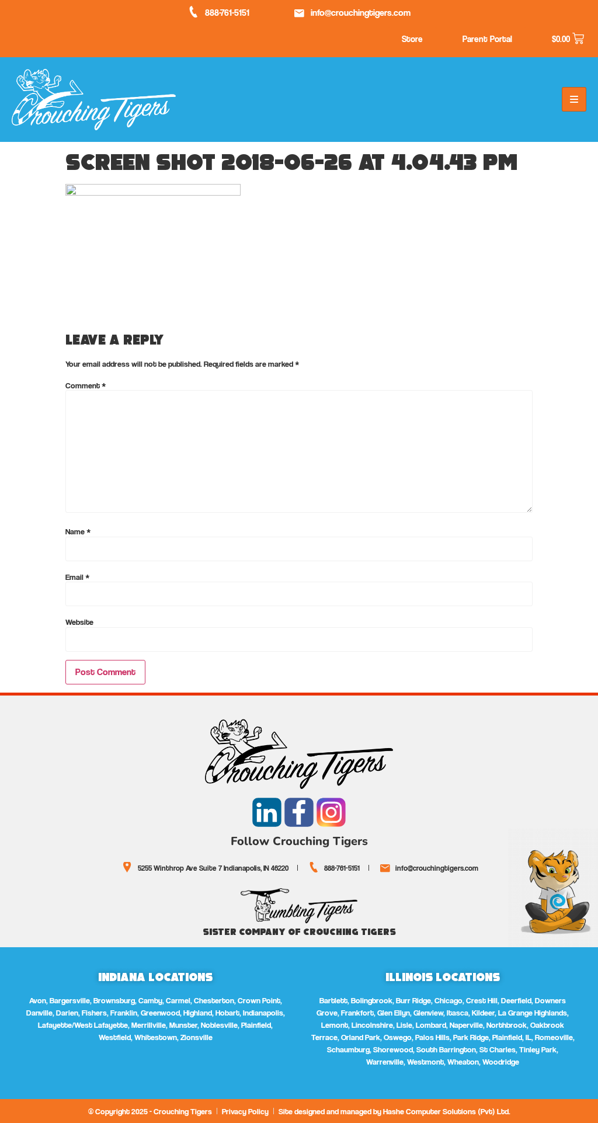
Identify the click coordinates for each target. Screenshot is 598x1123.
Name (78, 531)
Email (77, 577)
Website (79, 622)
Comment (85, 385)
